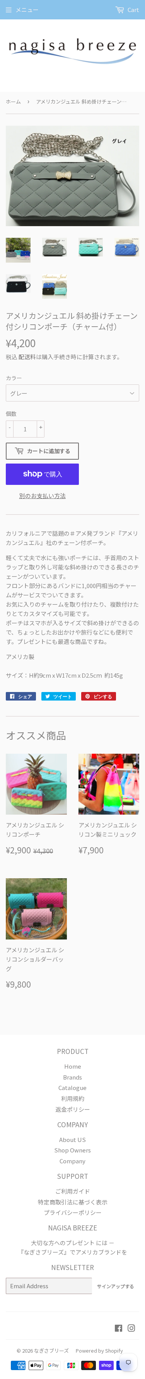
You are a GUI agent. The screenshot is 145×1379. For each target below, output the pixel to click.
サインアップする (115, 1286)
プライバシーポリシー (73, 1212)
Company (72, 1161)
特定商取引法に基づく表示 (72, 1202)
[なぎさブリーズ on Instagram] (131, 1329)
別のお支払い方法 (42, 495)
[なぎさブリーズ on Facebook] (118, 1329)
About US (72, 1139)
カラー (14, 378)
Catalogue (72, 1087)
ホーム (13, 101)
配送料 (27, 357)
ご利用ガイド (72, 1191)
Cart (132, 9)
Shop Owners (72, 1150)
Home (72, 1066)
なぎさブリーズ (51, 1350)
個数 (11, 413)
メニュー (27, 9)
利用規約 (72, 1098)
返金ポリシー (72, 1109)
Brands (72, 1077)
